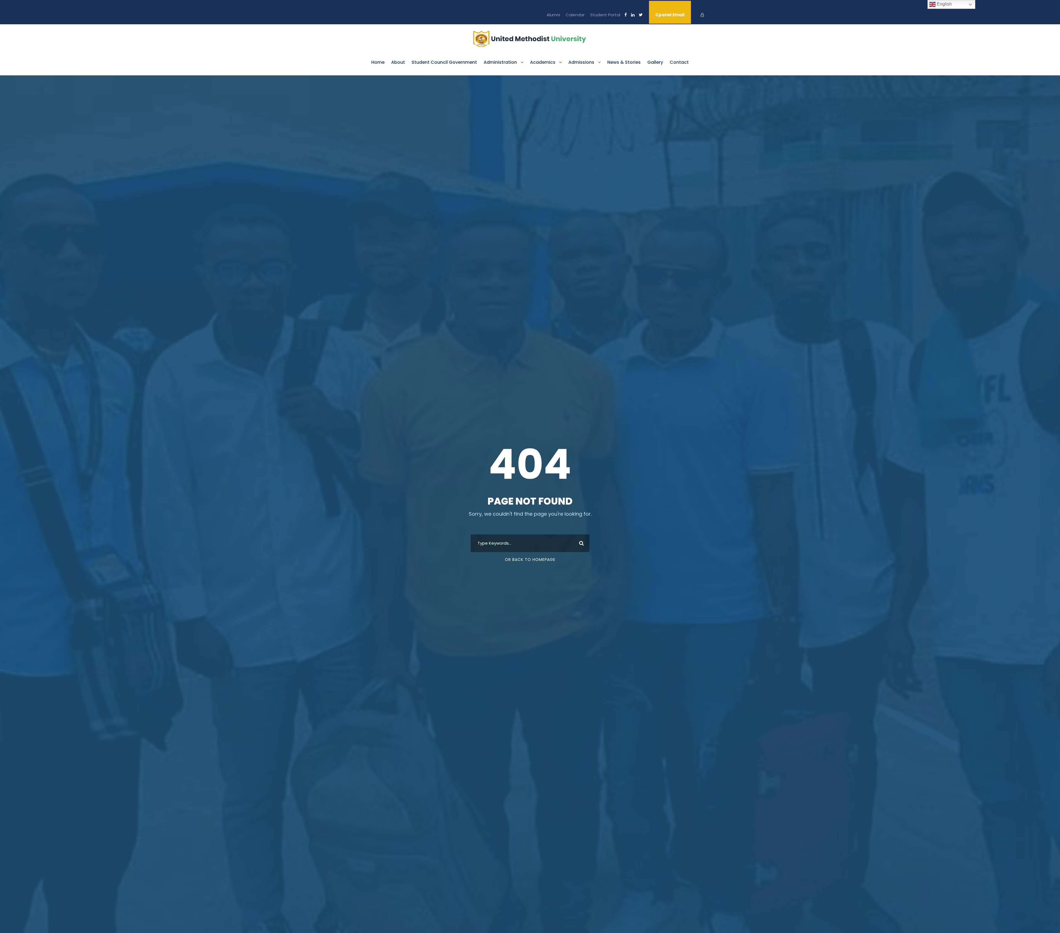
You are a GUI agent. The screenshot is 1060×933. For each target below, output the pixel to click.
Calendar (575, 15)
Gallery (655, 62)
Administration (500, 62)
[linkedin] (633, 15)
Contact (679, 62)
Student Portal (605, 15)
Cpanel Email (670, 15)
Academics (542, 62)
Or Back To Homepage (530, 559)
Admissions (581, 62)
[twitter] (641, 15)
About (398, 62)
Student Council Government (444, 62)
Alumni (553, 15)
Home (378, 62)
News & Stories (624, 62)
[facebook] (625, 15)
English (944, 4)
